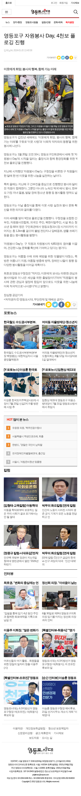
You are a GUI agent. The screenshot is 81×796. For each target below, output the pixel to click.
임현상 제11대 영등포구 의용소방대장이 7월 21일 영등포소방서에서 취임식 (59, 403)
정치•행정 (17, 22)
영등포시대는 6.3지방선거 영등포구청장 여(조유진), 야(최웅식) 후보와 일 (21, 712)
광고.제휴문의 (43, 733)
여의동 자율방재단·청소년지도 (59, 322)
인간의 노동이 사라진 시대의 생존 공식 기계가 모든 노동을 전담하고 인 (59, 513)
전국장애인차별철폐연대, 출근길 (28, 453)
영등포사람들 (31, 22)
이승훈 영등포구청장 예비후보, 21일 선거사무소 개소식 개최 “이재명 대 (59, 712)
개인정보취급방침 (35, 728)
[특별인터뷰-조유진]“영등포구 (21, 677)
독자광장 (70, 22)
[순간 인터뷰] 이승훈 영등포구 (59, 677)
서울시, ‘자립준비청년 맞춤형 (26, 461)
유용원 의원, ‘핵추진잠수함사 (26, 427)
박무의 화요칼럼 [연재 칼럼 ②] (59, 505)
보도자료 (34, 737)
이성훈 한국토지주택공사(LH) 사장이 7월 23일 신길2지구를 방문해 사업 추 (21, 403)
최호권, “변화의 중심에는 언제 (21, 582)
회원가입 (63, 3)
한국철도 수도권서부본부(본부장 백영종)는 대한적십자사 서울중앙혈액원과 (21, 356)
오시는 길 (47, 737)
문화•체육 (58, 22)
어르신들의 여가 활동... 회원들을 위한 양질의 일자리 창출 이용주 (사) (21, 664)
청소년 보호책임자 (58, 728)
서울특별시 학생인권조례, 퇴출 (27, 436)
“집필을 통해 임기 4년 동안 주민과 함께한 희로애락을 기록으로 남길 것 (21, 617)
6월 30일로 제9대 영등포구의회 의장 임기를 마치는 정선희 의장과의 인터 (59, 617)
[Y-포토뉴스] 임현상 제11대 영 (59, 369)
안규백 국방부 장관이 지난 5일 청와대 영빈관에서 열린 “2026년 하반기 (21, 561)
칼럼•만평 (46, 22)
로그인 (54, 3)
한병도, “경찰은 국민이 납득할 (27, 444)
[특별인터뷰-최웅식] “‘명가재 (58, 630)
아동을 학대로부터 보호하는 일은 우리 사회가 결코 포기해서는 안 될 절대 (21, 513)
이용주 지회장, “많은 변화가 (21, 630)
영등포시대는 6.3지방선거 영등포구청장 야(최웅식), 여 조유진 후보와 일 (59, 664)
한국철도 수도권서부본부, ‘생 (20, 322)
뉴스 (7, 22)
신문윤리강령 (25, 733)
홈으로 (8, 3)
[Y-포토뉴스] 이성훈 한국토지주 (20, 369)
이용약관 (18, 728)
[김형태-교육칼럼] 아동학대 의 (21, 505)
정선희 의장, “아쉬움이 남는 (59, 582)
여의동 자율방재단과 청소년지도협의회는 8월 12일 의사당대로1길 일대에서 (59, 356)
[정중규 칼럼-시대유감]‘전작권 (21, 553)
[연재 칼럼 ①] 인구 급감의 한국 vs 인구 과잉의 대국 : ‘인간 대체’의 (59, 561)
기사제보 (75, 3)
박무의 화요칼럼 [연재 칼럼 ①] (59, 553)
